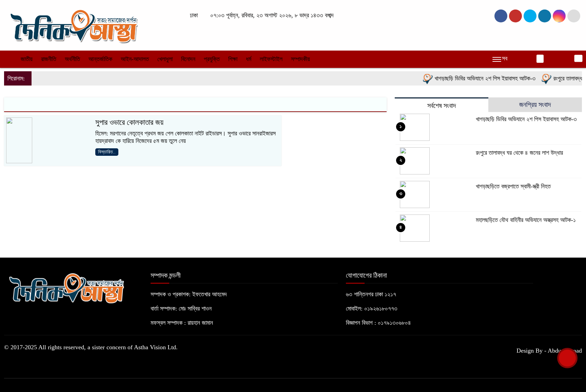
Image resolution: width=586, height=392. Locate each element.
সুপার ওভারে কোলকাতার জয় (129, 122)
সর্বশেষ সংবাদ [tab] (441, 105)
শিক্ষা (232, 59)
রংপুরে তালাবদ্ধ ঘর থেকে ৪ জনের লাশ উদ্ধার (519, 152)
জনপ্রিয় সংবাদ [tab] (535, 104)
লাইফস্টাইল (271, 59)
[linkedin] (544, 16)
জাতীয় (27, 59)
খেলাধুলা (165, 59)
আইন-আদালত (135, 59)
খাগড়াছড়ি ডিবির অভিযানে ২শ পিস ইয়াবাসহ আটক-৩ (479, 78)
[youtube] (559, 16)
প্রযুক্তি (212, 59)
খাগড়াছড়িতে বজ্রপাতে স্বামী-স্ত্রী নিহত (513, 186)
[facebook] (500, 16)
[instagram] (530, 16)
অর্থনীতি (72, 59)
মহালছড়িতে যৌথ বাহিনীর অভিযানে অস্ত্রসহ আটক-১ (526, 220)
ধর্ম (248, 59)
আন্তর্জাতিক (100, 59)
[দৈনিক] (73, 24)
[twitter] (515, 16)
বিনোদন (188, 59)
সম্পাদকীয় (300, 59)
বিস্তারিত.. (107, 151)
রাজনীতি (48, 59)
